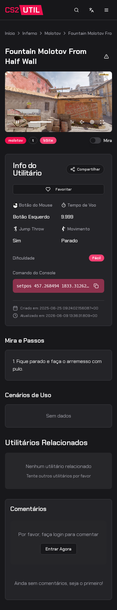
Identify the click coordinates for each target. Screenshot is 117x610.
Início (10, 33)
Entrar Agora (58, 549)
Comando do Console (34, 273)
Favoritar (64, 189)
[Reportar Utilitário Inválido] (106, 56)
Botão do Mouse (35, 205)
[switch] (95, 140)
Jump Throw (31, 229)
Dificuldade (24, 258)
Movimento (78, 229)
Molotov (53, 33)
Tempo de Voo (81, 205)
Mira (108, 140)
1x (72, 122)
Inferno (29, 33)
